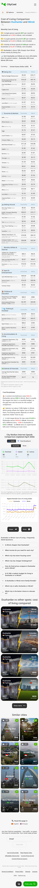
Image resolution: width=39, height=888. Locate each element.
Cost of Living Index (13, 852)
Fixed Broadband (25, 441)
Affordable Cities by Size (12, 856)
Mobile (13, 441)
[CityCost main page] (8, 4)
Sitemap (27, 871)
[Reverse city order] (2, 24)
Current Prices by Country (19, 859)
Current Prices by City (27, 856)
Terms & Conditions (7, 871)
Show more (18, 706)
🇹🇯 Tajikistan (10, 12)
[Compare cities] (19, 883)
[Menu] (35, 4)
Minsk (24, 446)
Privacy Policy (19, 871)
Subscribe (19, 844)
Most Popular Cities (26, 852)
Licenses (34, 871)
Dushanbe (20, 12)
